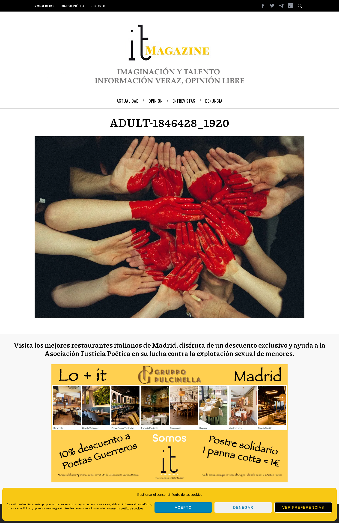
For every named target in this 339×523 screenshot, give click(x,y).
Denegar (243, 507)
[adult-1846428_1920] (169, 316)
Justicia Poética (72, 6)
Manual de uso (44, 6)
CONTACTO (98, 6)
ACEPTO (183, 507)
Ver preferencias (303, 507)
